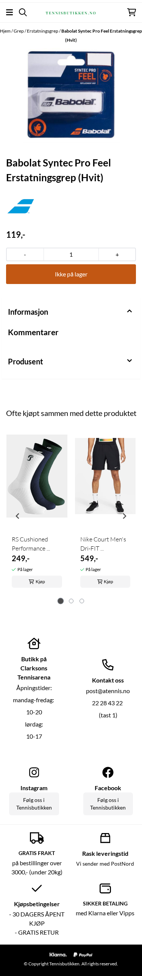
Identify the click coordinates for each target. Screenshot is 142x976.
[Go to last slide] (18, 516)
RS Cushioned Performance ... (31, 543)
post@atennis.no (108, 690)
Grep (19, 31)
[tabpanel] (37, 513)
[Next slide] (124, 516)
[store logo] (71, 12)
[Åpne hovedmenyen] (9, 12)
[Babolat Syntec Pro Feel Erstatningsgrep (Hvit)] (71, 95)
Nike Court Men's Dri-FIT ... (103, 543)
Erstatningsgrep (43, 31)
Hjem (5, 31)
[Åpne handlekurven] (131, 12)
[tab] (60, 601)
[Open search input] (23, 12)
